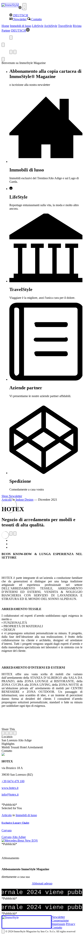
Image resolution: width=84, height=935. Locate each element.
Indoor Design (24, 499)
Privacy (70, 924)
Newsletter (58, 917)
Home (5, 26)
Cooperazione (60, 920)
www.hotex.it (10, 788)
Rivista (77, 26)
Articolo (7, 815)
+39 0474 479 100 (13, 781)
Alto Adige (19, 837)
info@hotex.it (10, 794)
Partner (6, 30)
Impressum (58, 924)
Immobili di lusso (20, 26)
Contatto (57, 927)
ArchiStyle (50, 26)
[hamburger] (24, 6)
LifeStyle (37, 26)
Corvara (7, 837)
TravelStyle (65, 26)
